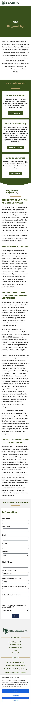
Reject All (15, 700)
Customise (15, 695)
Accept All (15, 691)
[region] (15, 689)
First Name (6, 518)
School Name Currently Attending (14, 586)
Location (5, 552)
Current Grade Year (9, 570)
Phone (4, 543)
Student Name (7, 562)
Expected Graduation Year (11, 578)
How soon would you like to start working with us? (14, 606)
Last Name (6, 527)
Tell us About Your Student (11, 595)
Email (4, 535)
